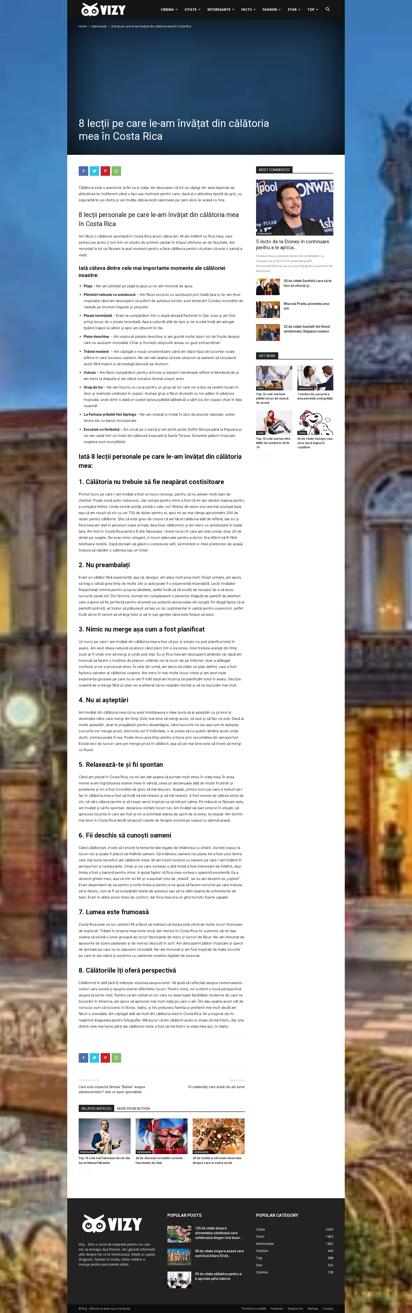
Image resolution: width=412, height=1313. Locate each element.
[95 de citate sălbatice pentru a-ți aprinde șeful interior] (179, 1280)
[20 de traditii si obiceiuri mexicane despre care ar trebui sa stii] (219, 1136)
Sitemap (312, 1309)
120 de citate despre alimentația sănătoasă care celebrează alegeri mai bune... (218, 1233)
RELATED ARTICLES (96, 1109)
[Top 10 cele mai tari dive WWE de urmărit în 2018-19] (274, 422)
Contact (328, 1309)
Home (83, 26)
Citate (191, 9)
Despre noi (295, 1309)
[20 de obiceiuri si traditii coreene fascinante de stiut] (162, 1136)
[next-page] (89, 1172)
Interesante (219, 9)
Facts (246, 9)
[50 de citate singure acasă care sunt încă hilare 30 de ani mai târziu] (179, 1257)
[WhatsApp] (116, 171)
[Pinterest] (105, 171)
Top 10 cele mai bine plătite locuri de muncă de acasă (272, 398)
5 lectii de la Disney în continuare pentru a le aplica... (292, 244)
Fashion (270, 9)
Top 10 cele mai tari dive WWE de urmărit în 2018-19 (273, 443)
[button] (327, 10)
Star (292, 9)
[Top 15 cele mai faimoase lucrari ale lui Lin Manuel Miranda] (105, 1136)
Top (310, 9)
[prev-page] (82, 1172)
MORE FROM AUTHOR (133, 1109)
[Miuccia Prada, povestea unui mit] (268, 309)
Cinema (167, 9)
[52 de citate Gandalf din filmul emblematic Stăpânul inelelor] (268, 332)
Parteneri (277, 1309)
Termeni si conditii (254, 1309)
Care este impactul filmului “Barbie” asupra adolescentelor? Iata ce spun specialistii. (112, 1089)
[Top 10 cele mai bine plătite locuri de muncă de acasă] (274, 378)
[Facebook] (83, 171)
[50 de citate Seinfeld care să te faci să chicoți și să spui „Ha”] (268, 286)
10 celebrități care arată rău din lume (216, 1087)
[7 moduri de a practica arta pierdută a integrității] (315, 378)
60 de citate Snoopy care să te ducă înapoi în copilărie (315, 443)
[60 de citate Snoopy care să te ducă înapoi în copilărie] (315, 422)
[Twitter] (94, 171)
